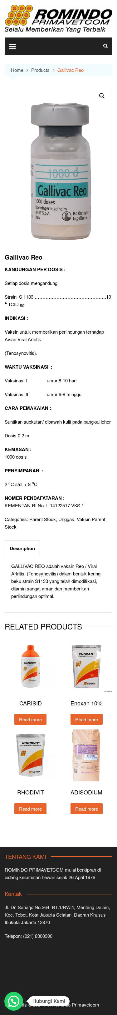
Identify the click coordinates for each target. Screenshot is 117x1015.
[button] (102, 96)
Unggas (66, 519)
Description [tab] (22, 548)
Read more (30, 719)
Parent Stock (42, 519)
